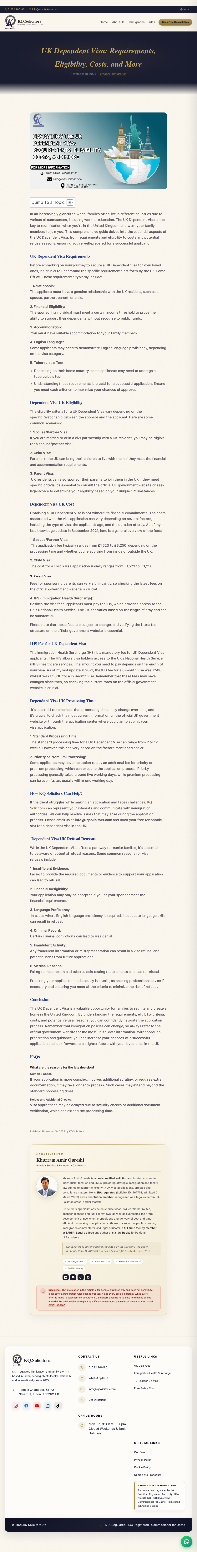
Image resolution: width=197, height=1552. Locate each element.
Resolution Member (128, 1261)
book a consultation (135, 1301)
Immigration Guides (142, 22)
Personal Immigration (112, 73)
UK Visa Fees (142, 1365)
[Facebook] (88, 1277)
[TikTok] (81, 1277)
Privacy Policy (143, 1459)
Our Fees (139, 1452)
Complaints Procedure (147, 1474)
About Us (118, 22)
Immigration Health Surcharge (152, 1373)
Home (104, 22)
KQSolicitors (37, 1360)
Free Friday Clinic (144, 1388)
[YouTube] (73, 1277)
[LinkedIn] (66, 1277)
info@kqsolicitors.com (44, 9)
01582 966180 (16, 9)
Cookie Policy (142, 1467)
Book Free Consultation (175, 22)
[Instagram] (15, 1405)
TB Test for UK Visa (146, 1380)
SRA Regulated (75, 1261)
